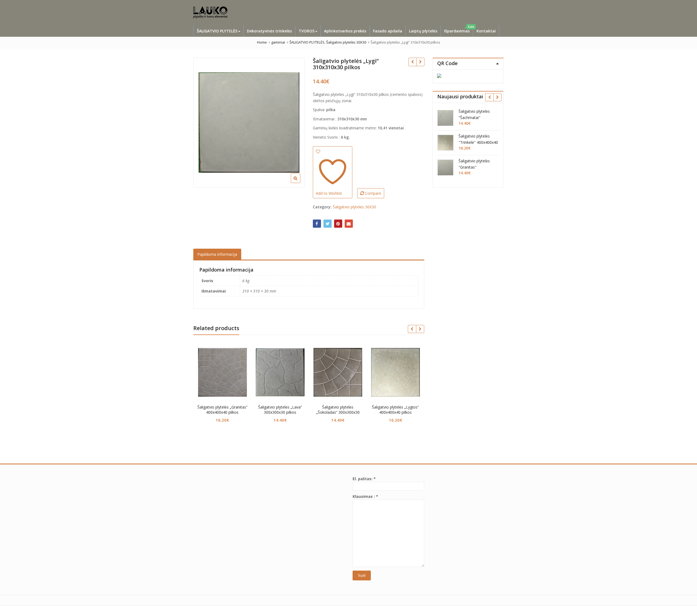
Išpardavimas (458, 29)
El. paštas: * (364, 478)
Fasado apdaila (387, 31)
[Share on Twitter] (327, 224)
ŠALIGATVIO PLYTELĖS (218, 31)
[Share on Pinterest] (338, 224)
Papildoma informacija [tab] (217, 254)
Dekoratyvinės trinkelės (269, 31)
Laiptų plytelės (423, 31)
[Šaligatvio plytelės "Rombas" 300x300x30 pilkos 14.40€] (420, 62)
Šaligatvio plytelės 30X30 (354, 206)
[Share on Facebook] (317, 224)
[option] (248, 122)
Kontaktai (486, 31)
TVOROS (307, 31)
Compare (373, 193)
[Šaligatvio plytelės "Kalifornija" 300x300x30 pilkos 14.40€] (412, 62)
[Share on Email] (349, 224)
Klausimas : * (365, 496)
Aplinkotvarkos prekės (345, 31)
